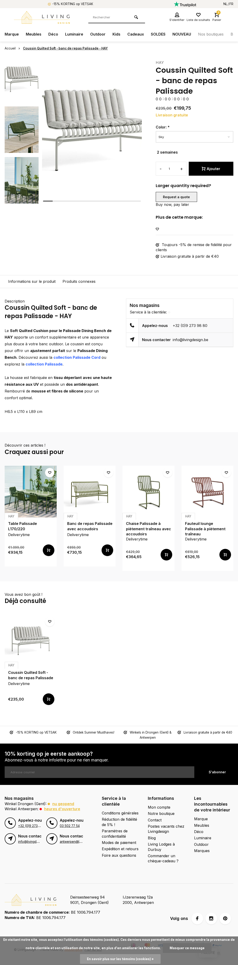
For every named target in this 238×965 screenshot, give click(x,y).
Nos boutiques (211, 34)
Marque (12, 34)
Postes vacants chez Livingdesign (166, 829)
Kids (116, 34)
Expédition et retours (120, 848)
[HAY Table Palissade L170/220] (31, 492)
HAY (160, 62)
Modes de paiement (119, 842)
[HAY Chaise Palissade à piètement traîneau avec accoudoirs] (148, 492)
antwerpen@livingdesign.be (80, 841)
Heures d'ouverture (62, 809)
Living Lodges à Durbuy (161, 847)
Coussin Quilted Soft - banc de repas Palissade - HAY (65, 48)
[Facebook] (197, 918)
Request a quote (176, 197)
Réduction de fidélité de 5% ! (119, 822)
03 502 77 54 (70, 826)
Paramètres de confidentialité (115, 833)
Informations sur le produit (32, 281)
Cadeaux (135, 34)
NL (225, 4)
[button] (22, 200)
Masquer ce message (187, 948)
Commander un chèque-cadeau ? (163, 858)
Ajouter (213, 168)
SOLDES (158, 34)
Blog (152, 838)
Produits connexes (79, 281)
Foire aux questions (119, 855)
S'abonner (217, 772)
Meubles (33, 34)
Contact (155, 820)
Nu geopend (63, 803)
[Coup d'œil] (48, 550)
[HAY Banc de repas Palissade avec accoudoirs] (90, 492)
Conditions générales (120, 813)
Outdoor (98, 34)
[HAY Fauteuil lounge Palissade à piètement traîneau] (208, 492)
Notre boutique (161, 813)
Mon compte (159, 807)
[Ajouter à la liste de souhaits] (157, 229)
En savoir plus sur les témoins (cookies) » (120, 959)
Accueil (10, 48)
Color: (163, 127)
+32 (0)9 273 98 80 (190, 325)
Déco (53, 34)
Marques (202, 850)
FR (231, 4)
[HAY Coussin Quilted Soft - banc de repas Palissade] (31, 641)
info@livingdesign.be (190, 339)
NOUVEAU (181, 34)
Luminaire (74, 34)
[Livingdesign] (42, 17)
